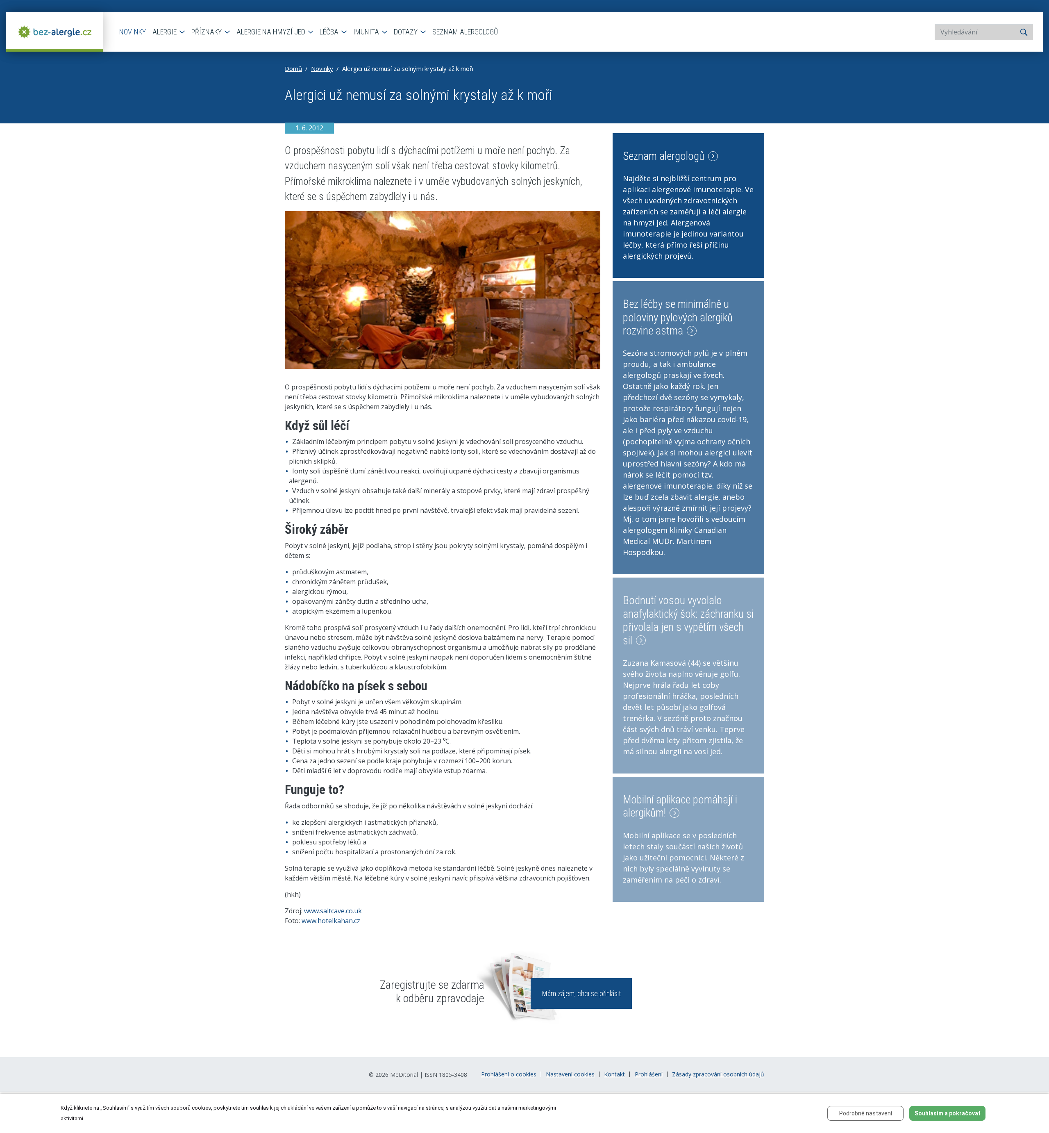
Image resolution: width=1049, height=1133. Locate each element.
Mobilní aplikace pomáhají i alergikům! (680, 806)
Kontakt (614, 1074)
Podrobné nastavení (865, 1113)
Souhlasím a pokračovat (948, 1113)
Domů (293, 68)
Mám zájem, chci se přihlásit (581, 993)
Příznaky (207, 31)
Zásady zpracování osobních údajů (718, 1074)
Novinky (132, 31)
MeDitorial (404, 1074)
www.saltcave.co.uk (333, 910)
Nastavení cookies (570, 1074)
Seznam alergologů (465, 31)
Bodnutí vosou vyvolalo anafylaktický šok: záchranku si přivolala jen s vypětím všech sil (688, 620)
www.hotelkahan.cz (331, 920)
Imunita (367, 31)
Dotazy (406, 31)
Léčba (330, 31)
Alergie (165, 31)
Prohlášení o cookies (508, 1074)
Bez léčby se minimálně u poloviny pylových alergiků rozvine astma (678, 317)
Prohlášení (649, 1074)
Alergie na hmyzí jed (271, 31)
